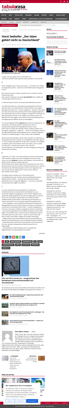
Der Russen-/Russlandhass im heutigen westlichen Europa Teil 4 (61, 136)
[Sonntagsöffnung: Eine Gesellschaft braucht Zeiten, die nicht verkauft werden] (50, 158)
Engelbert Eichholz (24, 324)
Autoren (11, 22)
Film (10, 19)
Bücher (3, 19)
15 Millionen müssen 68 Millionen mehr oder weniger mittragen (56, 177)
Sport (24, 19)
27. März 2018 (7, 44)
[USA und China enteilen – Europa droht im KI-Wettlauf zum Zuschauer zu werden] (50, 97)
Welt (10, 15)
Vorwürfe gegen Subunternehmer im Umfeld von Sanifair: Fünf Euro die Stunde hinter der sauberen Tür (27, 304)
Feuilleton (18, 15)
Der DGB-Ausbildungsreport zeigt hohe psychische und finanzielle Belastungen (26, 295)
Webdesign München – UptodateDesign (44, 406)
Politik (3, 15)
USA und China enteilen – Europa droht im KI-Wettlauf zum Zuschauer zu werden (60, 98)
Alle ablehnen (20, 401)
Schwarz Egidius (23, 315)
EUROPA (16, 19)
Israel (18, 244)
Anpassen (10, 401)
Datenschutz (34, 22)
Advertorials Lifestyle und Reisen (41, 19)
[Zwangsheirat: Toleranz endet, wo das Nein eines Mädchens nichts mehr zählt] (50, 85)
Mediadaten (44, 22)
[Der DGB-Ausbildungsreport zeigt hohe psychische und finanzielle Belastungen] (5, 296)
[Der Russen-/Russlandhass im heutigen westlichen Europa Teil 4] (50, 135)
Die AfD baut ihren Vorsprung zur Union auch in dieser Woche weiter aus (61, 62)
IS (34, 241)
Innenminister (27, 241)
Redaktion (4, 22)
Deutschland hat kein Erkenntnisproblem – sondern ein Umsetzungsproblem (26, 321)
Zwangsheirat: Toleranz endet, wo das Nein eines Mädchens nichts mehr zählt (60, 86)
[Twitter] (64, 1)
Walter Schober (17, 44)
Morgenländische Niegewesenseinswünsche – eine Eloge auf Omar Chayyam (56, 207)
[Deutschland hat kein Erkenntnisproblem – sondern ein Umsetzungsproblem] (5, 322)
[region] (21, 394)
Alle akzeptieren (32, 401)
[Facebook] (60, 1)
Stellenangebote (61, 19)
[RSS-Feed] (67, 1)
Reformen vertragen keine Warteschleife (60, 51)
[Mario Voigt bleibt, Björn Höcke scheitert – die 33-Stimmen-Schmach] (50, 147)
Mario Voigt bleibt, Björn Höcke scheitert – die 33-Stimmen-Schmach (61, 148)
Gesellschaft (60, 15)
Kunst (51, 15)
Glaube (36, 15)
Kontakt (18, 22)
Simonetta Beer (17, 285)
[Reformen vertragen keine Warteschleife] (50, 52)
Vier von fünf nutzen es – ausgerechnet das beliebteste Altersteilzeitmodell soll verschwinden (20, 280)
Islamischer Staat (8, 244)
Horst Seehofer (15, 241)
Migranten (35, 244)
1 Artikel (33, 331)
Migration (6, 248)
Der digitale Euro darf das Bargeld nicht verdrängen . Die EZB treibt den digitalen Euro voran (27, 312)
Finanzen (28, 15)
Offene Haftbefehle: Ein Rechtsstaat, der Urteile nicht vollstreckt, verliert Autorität (60, 73)
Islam (40, 241)
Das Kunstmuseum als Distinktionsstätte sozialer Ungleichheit (57, 219)
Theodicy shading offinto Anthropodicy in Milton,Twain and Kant (56, 196)
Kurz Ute (22, 307)
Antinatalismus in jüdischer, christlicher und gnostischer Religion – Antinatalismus (57, 193)
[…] (42, 289)
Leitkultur (26, 244)
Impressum (26, 22)
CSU (7, 241)
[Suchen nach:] (58, 25)
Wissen (44, 15)
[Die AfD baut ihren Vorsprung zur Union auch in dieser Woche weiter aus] (50, 61)
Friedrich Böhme (24, 298)
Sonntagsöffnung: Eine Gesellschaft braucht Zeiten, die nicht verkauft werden (60, 160)
